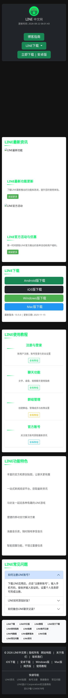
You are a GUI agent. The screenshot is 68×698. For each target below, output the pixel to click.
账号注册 (33, 679)
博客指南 (34, 37)
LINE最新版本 (27, 633)
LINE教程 (38, 624)
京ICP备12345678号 (34, 688)
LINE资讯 (27, 638)
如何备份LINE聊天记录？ (22, 609)
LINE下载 (33, 46)
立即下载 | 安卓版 (34, 54)
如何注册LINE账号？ (19, 575)
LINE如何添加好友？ (19, 600)
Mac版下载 (35, 307)
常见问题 (56, 679)
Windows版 (42, 662)
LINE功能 (42, 633)
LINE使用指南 (12, 628)
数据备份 (44, 679)
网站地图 (46, 652)
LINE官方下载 (54, 624)
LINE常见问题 (12, 638)
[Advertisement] (34, 99)
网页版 (27, 666)
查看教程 (34, 360)
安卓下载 (25, 662)
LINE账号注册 (42, 628)
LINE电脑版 (11, 633)
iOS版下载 (34, 289)
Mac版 (58, 662)
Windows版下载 (34, 298)
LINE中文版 (24, 624)
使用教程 (41, 666)
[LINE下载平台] (34, 11)
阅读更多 (12, 196)
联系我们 (37, 656)
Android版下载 (34, 280)
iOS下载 (10, 662)
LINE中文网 (19, 652)
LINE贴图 (27, 628)
